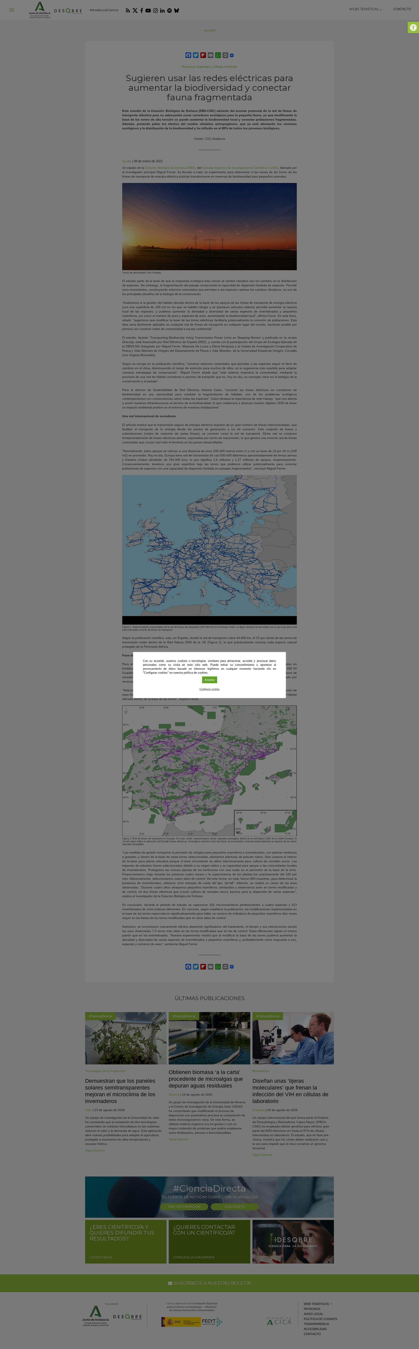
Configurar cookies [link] (209, 689)
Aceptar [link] (210, 679)
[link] (413, 27)
